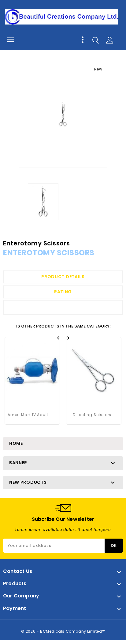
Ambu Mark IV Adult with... (31, 414)
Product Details (63, 277)
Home (16, 443)
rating (63, 292)
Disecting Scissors (92, 414)
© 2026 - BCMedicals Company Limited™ (63, 631)
